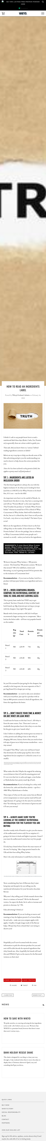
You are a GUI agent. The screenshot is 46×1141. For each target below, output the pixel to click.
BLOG (4, 1116)
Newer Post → (38, 995)
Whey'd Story (7, 1109)
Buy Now (5, 1105)
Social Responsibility (11, 1112)
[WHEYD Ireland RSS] (43, 1005)
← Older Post (8, 995)
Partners (6, 1123)
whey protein (29, 980)
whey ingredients (13, 980)
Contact (5, 1119)
